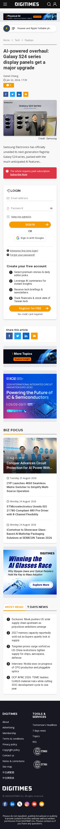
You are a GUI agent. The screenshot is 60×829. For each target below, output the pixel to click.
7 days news (39, 730)
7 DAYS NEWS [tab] (37, 607)
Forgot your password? (22, 254)
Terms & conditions (13, 738)
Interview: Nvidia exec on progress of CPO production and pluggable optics (32, 667)
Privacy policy (9, 744)
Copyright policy (11, 749)
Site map (7, 766)
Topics (36, 736)
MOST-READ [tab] (14, 607)
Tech (17, 40)
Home (6, 40)
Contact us (8, 755)
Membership (9, 733)
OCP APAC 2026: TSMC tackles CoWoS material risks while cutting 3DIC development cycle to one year (32, 683)
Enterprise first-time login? (24, 250)
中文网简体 (8, 777)
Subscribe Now (18, 174)
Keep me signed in (21, 216)
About (5, 721)
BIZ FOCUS (13, 430)
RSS (34, 741)
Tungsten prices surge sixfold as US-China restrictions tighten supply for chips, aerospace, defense (31, 652)
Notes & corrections (13, 761)
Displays (29, 40)
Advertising (8, 727)
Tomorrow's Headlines (44, 725)
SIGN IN (30, 224)
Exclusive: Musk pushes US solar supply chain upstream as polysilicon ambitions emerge (31, 623)
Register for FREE (30, 308)
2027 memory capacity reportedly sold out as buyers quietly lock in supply (31, 636)
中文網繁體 (8, 772)
